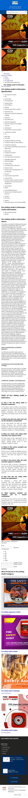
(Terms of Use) (11, 788)
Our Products (5, 749)
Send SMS (15, 781)
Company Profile (6, 747)
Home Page (4, 745)
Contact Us (4, 751)
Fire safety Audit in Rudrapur (10, 691)
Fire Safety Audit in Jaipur (9, 730)
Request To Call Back (6, 75)
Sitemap (4, 753)
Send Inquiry (6, 73)
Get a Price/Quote (6, 86)
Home (6, 77)
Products (7, 79)
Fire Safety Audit (9, 80)
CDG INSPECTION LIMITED (15, 7)
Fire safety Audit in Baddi (9, 651)
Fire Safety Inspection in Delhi (10, 612)
